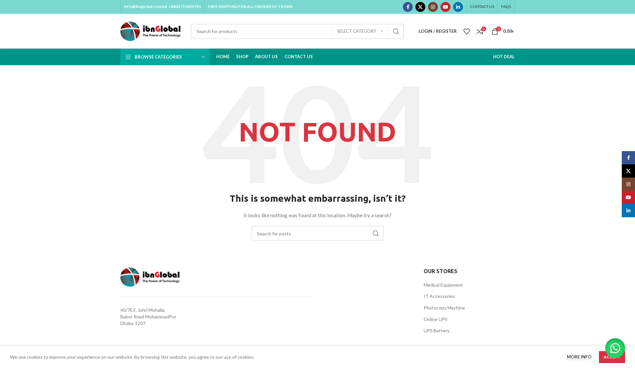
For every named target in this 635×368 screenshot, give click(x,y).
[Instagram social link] (433, 7)
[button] (615, 348)
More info (579, 356)
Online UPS (435, 319)
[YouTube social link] (445, 7)
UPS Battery (436, 330)
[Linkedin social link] (458, 7)
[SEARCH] (396, 31)
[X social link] (420, 7)
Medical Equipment (443, 285)
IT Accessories (439, 296)
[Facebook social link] (408, 7)
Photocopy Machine (444, 307)
